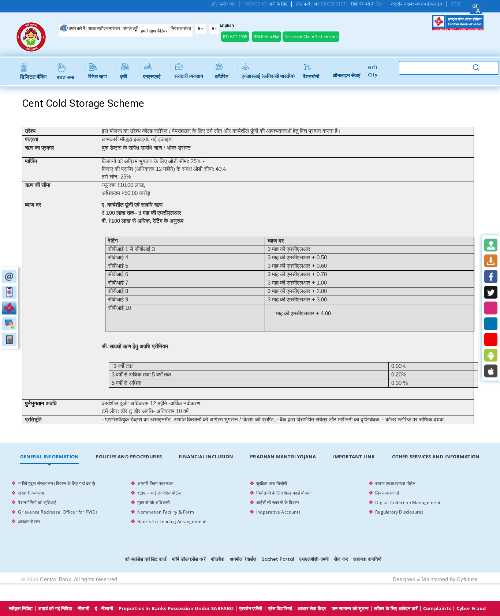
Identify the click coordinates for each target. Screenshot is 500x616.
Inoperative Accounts (278, 512)
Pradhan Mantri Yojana (283, 456)
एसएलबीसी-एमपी (314, 559)
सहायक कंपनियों (367, 559)
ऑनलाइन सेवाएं (346, 76)
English (227, 25)
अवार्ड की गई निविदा (55, 608)
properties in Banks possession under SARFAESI (176, 608)
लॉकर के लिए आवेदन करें (396, 608)
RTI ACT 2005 (235, 36)
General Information (49, 456)
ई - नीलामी (104, 608)
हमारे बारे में (77, 29)
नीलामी (84, 608)
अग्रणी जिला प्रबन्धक (155, 483)
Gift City (372, 71)
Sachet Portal (278, 559)
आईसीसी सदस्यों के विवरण (277, 502)
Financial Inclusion (206, 456)
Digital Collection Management (407, 502)
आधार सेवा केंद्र (312, 608)
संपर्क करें (130, 29)
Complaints (437, 608)
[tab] (49, 457)
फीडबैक (218, 559)
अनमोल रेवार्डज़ (243, 559)
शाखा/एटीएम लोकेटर (104, 29)
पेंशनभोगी (311, 77)
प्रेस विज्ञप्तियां (280, 608)
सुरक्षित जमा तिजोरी (271, 483)
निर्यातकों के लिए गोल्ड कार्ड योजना (283, 493)
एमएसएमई (152, 77)
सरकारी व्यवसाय (188, 76)
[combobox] (476, 8)
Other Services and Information (436, 456)
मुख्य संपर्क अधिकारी (153, 502)
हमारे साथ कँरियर (154, 31)
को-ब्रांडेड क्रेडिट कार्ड (146, 559)
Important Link (354, 456)
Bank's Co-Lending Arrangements (172, 521)
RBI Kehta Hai (266, 36)
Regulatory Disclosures (399, 512)
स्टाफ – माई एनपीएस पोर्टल (159, 493)
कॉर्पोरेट (221, 77)
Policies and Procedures (129, 456)
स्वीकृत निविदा (21, 608)
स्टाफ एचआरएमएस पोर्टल (395, 483)
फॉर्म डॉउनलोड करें (189, 559)
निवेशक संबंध (181, 29)
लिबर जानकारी (387, 493)
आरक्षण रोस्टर (29, 521)
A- (214, 29)
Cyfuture (467, 579)
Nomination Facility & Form (165, 512)
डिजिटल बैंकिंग (33, 77)
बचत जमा (65, 77)
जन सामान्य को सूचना (350, 608)
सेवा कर (341, 559)
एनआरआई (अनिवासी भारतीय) (268, 76)
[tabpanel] (250, 502)
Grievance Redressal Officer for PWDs (58, 512)
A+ (201, 29)
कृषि (123, 77)
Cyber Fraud (471, 608)
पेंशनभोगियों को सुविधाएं (37, 502)
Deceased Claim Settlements (310, 36)
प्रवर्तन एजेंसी (250, 608)
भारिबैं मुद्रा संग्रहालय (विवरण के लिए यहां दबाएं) (56, 483)
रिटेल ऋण (97, 77)
